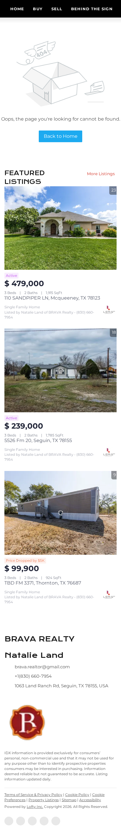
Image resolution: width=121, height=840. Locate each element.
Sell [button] (56, 8)
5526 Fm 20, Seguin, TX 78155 (38, 440)
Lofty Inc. (35, 806)
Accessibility (90, 800)
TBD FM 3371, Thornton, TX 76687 (42, 583)
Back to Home (61, 136)
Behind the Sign (92, 8)
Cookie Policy (77, 794)
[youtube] (44, 821)
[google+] (55, 821)
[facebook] (8, 821)
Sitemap (69, 800)
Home (17, 8)
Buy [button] (37, 8)
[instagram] (32, 821)
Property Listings (43, 800)
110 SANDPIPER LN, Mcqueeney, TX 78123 (52, 298)
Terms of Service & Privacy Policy (33, 794)
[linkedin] (20, 821)
